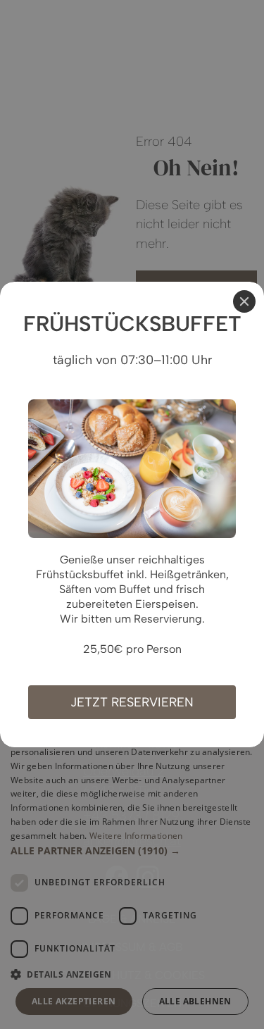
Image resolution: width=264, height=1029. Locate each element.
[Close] (244, 301)
